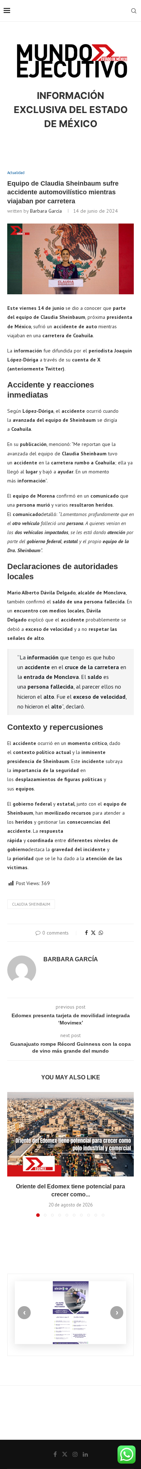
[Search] (133, 10)
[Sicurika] (70, 1312)
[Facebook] (55, 1454)
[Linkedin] (85, 1454)
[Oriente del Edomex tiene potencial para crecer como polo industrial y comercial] (70, 1134)
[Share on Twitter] (93, 933)
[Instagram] (75, 1454)
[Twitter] (65, 1454)
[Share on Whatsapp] (101, 933)
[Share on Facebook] (86, 933)
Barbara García (46, 211)
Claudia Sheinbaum (31, 904)
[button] (13, 1154)
